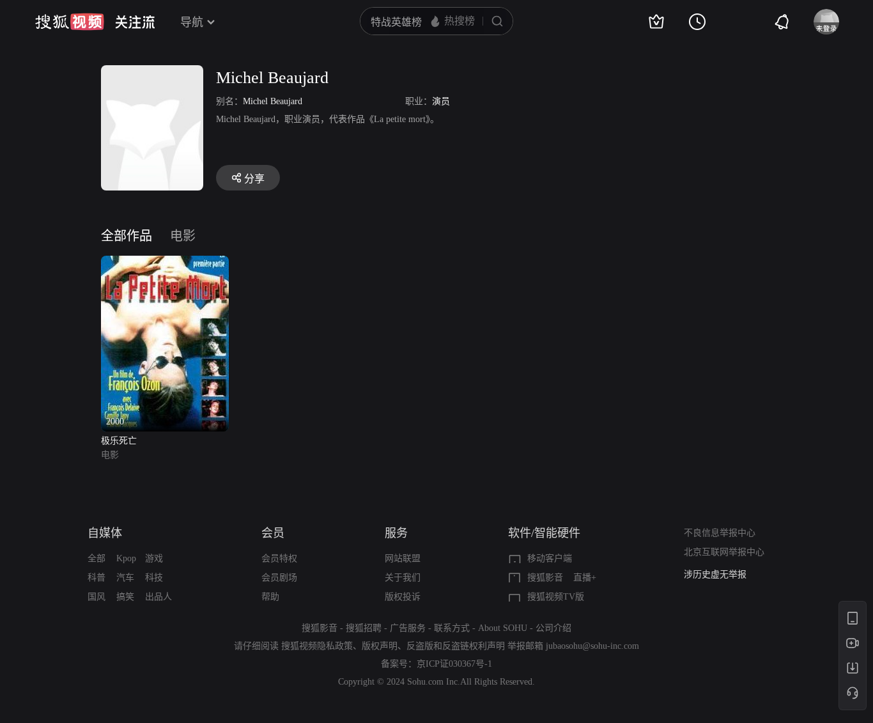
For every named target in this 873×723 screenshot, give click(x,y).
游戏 (154, 558)
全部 (96, 558)
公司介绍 (553, 628)
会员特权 (279, 558)
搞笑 (125, 597)
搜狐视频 (69, 21)
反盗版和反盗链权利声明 (455, 646)
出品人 (158, 597)
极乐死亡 (119, 441)
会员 (272, 533)
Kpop (126, 558)
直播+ (584, 577)
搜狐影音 (545, 577)
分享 (254, 178)
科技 (154, 577)
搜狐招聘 (364, 628)
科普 (96, 577)
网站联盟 (403, 558)
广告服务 (408, 628)
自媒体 (105, 533)
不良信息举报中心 (719, 533)
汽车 (125, 577)
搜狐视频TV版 (555, 597)
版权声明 (380, 646)
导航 (191, 22)
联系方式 (452, 628)
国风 (96, 597)
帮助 (270, 597)
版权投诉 (403, 597)
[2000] (165, 263)
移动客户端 (549, 558)
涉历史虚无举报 (715, 574)
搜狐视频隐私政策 (317, 646)
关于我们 (403, 577)
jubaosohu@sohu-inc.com (592, 646)
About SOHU (502, 628)
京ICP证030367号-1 (454, 664)
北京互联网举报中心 (724, 552)
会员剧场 (279, 577)
